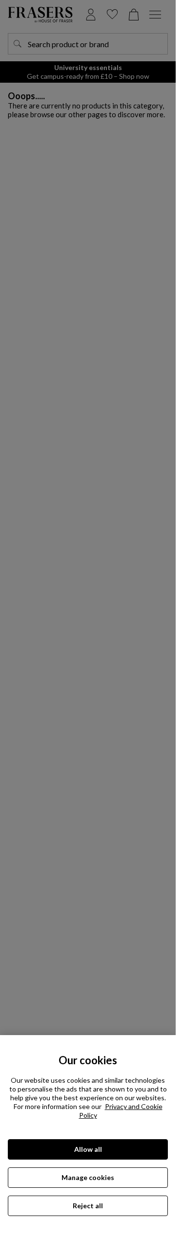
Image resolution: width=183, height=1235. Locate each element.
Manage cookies (87, 1177)
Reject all (88, 1205)
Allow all (88, 1149)
